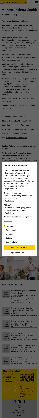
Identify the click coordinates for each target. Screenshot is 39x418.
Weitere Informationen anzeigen (16, 217)
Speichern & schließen (19, 252)
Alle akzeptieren (19, 247)
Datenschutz (8, 221)
